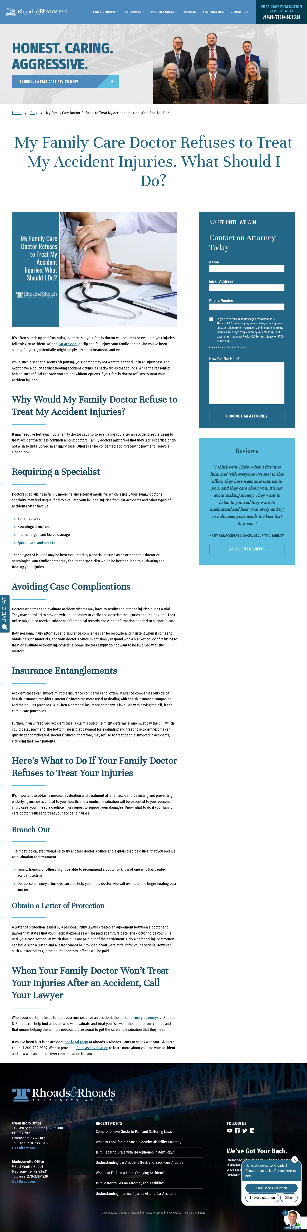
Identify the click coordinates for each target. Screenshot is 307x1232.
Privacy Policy (217, 347)
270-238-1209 (37, 1143)
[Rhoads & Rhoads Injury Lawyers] (36, 12)
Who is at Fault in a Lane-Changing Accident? (130, 1173)
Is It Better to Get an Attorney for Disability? (130, 1183)
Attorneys (133, 12)
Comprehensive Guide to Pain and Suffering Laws (134, 1131)
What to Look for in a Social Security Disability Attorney (138, 1142)
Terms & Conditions (238, 347)
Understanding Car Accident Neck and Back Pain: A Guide (140, 1162)
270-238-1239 (37, 1176)
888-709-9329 (281, 17)
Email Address (221, 281)
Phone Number (221, 300)
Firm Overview (104, 12)
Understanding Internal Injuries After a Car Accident (136, 1193)
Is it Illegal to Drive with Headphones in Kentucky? (135, 1152)
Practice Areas (162, 12)
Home (17, 113)
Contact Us (239, 12)
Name (214, 262)
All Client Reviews (247, 548)
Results (190, 12)
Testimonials (213, 12)
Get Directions (24, 1148)
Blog (33, 113)
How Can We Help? (224, 359)
